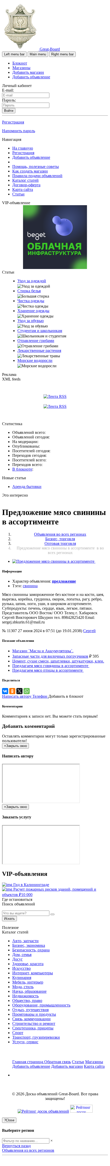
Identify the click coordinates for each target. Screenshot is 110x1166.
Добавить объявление (31, 77)
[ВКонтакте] (5, 691)
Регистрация (13, 122)
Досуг (17, 959)
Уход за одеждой (31, 281)
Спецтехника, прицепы (32, 1028)
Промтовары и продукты (34, 1014)
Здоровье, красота (27, 964)
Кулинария (21, 977)
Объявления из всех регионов (28, 1150)
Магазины (21, 68)
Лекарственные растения (39, 350)
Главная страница (28, 1062)
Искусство (21, 968)
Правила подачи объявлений (37, 176)
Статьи (18, 194)
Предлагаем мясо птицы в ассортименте (48, 670)
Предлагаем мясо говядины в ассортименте (50, 666)
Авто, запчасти (25, 941)
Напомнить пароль (18, 131)
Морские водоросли (34, 360)
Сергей (89, 631)
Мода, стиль (23, 987)
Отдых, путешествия (30, 1010)
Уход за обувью (30, 320)
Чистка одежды (30, 301)
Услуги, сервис (25, 1042)
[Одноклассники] (12, 691)
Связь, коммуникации (31, 1019)
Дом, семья (21, 954)
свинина (30, 586)
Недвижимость (25, 996)
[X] (19, 691)
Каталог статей (25, 180)
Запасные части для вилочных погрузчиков (50, 656)
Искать (9, 918)
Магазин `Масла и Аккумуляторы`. (42, 651)
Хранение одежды (33, 311)
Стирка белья (29, 291)
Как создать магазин (30, 171)
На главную (22, 148)
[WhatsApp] (27, 691)
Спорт (17, 1032)
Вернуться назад (16, 1146)
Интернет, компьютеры (32, 973)
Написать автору (17, 696)
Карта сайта (22, 189)
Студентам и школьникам (39, 330)
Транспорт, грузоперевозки (36, 1037)
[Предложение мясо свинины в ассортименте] (53, 561)
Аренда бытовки (26, 486)
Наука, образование (29, 991)
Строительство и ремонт (33, 1023)
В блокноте (22, 469)
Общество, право (27, 1000)
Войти (8, 111)
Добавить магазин (28, 72)
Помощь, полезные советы (35, 166)
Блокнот (20, 63)
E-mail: (8, 90)
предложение (64, 581)
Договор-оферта (26, 185)
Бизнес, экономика (28, 945)
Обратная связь (57, 1062)
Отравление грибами (35, 340)
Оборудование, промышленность (41, 1005)
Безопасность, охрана (31, 950)
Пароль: (9, 100)
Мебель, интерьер (27, 982)
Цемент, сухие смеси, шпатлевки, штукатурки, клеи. (58, 661)
